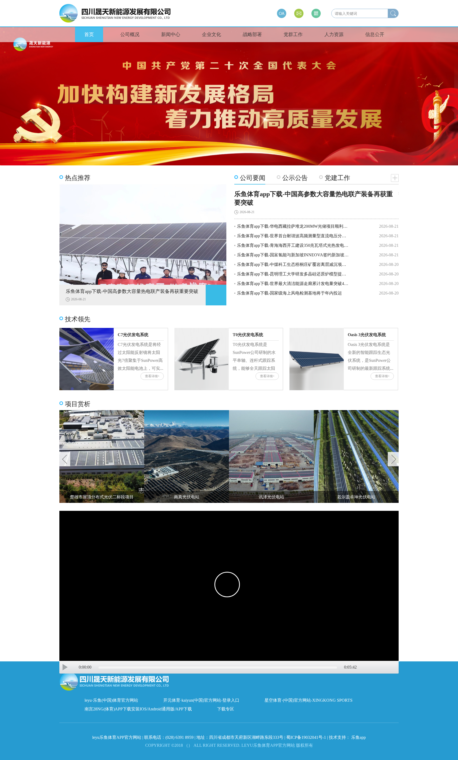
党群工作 (293, 34)
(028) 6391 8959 (180, 737)
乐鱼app (358, 737)
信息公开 (374, 34)
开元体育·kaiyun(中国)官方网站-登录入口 (201, 700)
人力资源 (334, 34)
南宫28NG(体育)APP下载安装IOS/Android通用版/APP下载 (138, 709)
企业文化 (211, 34)
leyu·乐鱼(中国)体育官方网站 (111, 700)
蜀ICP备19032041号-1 (306, 737)
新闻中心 (170, 34)
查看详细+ (152, 376)
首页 (89, 34)
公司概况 (129, 34)
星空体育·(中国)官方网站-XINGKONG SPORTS (309, 700)
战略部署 (252, 34)
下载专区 (225, 709)
